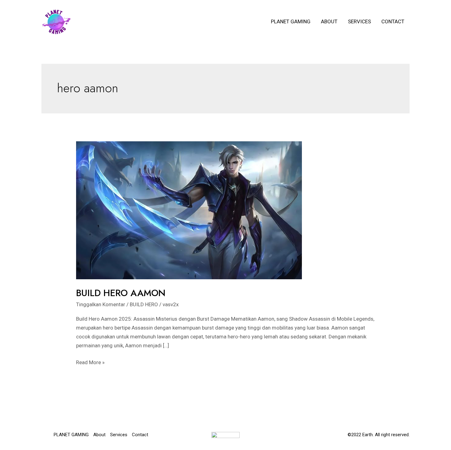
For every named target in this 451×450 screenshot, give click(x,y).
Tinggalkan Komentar (100, 304)
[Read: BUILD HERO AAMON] (189, 210)
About (329, 21)
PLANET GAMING (290, 21)
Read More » (90, 363)
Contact (392, 21)
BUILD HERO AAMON (120, 292)
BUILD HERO (144, 304)
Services (359, 21)
